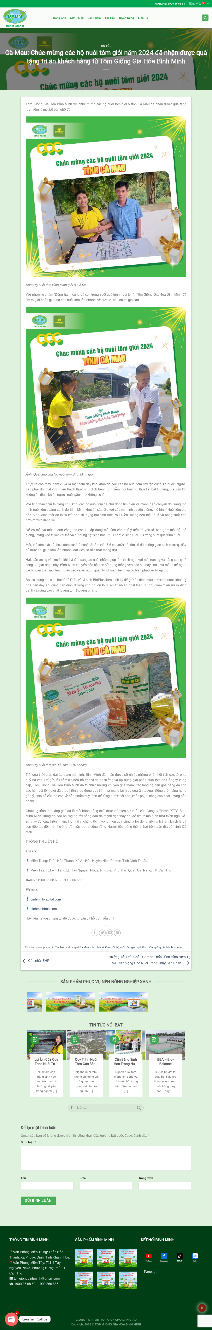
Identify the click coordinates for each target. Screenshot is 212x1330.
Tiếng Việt (195, 3)
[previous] (29, 1063)
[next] (183, 1063)
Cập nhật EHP (38, 960)
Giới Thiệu (77, 17)
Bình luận (28, 1142)
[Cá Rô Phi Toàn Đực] (128, 1281)
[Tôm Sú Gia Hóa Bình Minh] (84, 1258)
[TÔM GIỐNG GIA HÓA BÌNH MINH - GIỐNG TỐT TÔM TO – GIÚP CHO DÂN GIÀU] (24, 17)
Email (83, 1178)
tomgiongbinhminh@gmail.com (37, 1278)
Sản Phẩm (94, 17)
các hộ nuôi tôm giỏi (102, 947)
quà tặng (142, 947)
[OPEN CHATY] (11, 1319)
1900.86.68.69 (24, 1284)
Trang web (146, 1178)
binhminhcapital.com (45, 899)
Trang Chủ (59, 17)
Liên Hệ (143, 17)
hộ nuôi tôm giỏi (125, 947)
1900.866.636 (48, 1284)
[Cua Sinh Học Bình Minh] (128, 1258)
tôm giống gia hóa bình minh (166, 947)
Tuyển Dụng (126, 17)
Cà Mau (84, 947)
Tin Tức (110, 17)
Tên (23, 1178)
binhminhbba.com (43, 909)
